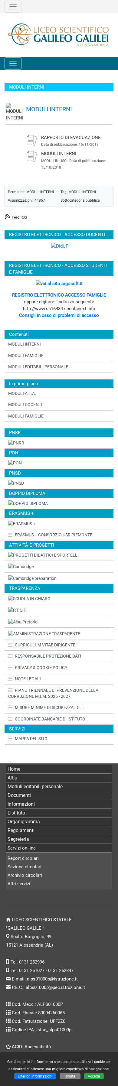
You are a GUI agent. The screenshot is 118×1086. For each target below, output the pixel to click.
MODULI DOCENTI (25, 404)
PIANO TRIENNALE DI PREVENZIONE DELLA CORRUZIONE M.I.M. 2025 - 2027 (53, 693)
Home (14, 769)
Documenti (19, 795)
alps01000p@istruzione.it (52, 979)
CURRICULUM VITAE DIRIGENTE (45, 644)
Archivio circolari (25, 875)
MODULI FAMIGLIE (26, 355)
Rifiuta (70, 1076)
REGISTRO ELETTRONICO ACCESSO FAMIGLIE (59, 295)
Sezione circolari (24, 867)
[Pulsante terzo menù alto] (13, 7)
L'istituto (16, 813)
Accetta (94, 1076)
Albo (12, 778)
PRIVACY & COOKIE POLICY (41, 667)
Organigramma (24, 821)
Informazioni (21, 804)
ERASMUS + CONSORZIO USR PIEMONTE (53, 534)
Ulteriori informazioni (35, 1076)
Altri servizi (19, 883)
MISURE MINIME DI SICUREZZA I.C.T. (49, 707)
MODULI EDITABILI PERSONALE (38, 366)
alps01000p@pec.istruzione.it (55, 987)
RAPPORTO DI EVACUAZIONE (71, 137)
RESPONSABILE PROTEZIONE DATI (48, 656)
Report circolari (23, 858)
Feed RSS (19, 217)
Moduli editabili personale (35, 786)
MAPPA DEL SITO (31, 738)
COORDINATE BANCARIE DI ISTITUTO (50, 719)
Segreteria (18, 839)
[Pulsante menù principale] (13, 63)
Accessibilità (38, 1046)
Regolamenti (21, 830)
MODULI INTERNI (49, 109)
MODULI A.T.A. (22, 393)
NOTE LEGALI (28, 678)
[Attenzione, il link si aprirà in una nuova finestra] (59, 567)
